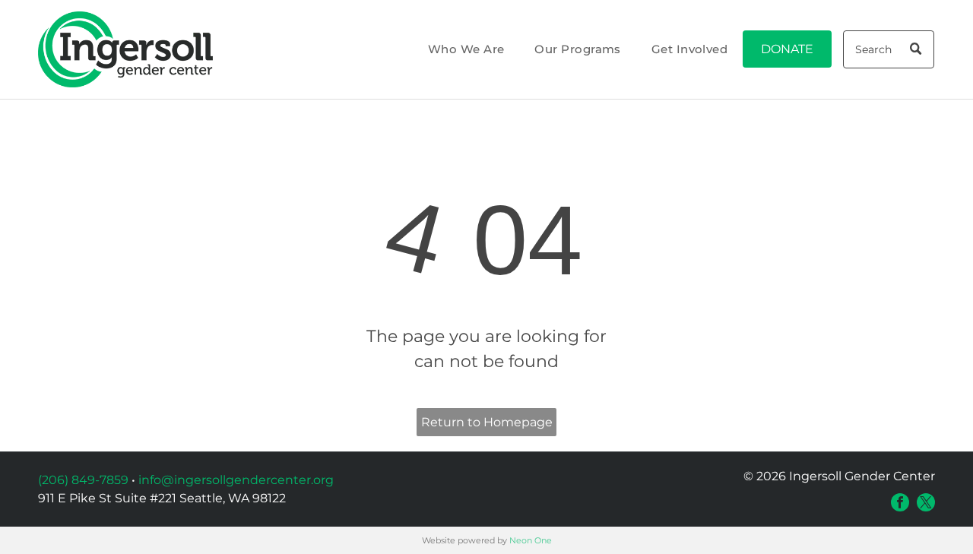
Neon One (530, 540)
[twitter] (926, 502)
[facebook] (900, 502)
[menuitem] (466, 50)
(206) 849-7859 (83, 480)
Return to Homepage (487, 422)
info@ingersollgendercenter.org (236, 480)
